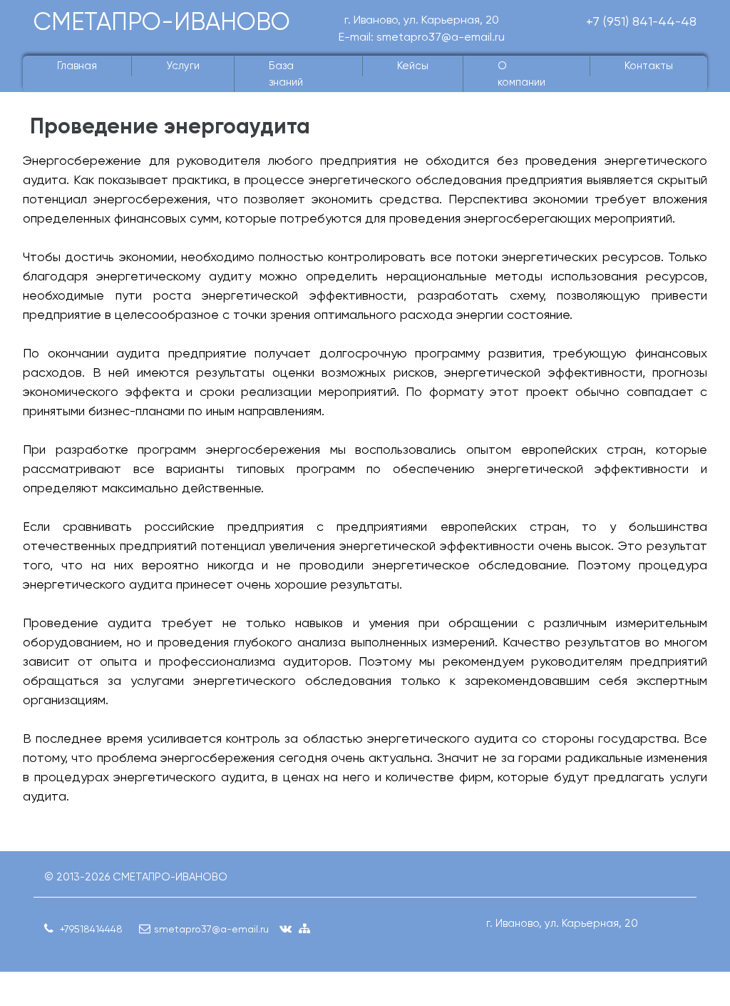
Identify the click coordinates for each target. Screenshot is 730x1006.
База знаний (286, 73)
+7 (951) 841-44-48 (641, 21)
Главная (77, 65)
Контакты (648, 65)
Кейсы (412, 65)
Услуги (183, 65)
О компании (521, 73)
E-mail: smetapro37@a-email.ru (422, 37)
